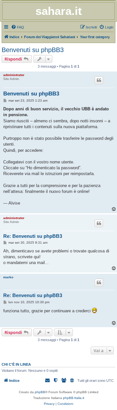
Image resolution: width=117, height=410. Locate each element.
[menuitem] (17, 27)
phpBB (40, 392)
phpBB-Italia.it (73, 398)
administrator (13, 75)
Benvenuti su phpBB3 (33, 49)
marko (8, 277)
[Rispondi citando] (99, 80)
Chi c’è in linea (16, 364)
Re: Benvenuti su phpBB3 (32, 236)
